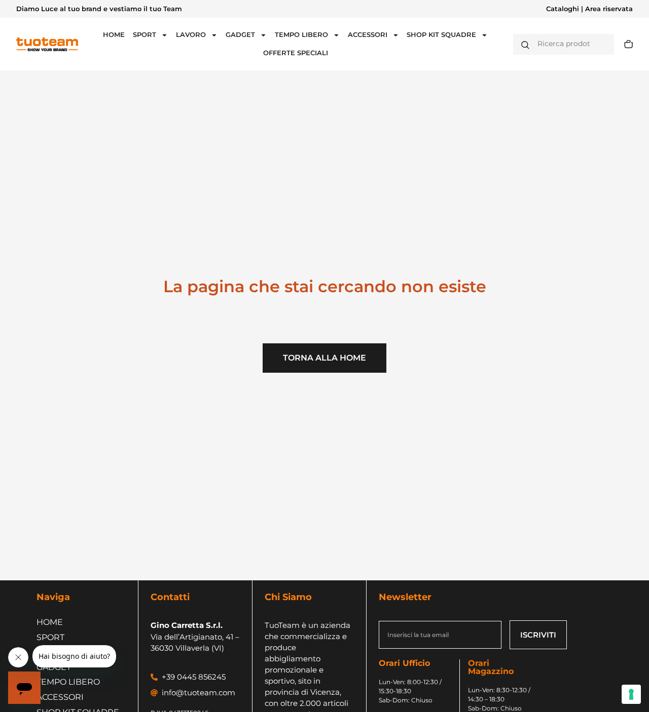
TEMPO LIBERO (301, 34)
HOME (114, 34)
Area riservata (609, 9)
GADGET (240, 34)
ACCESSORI (367, 34)
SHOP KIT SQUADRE (441, 34)
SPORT (144, 34)
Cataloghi (562, 9)
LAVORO (191, 34)
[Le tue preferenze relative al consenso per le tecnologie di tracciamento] (631, 694)
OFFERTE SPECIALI (295, 53)
